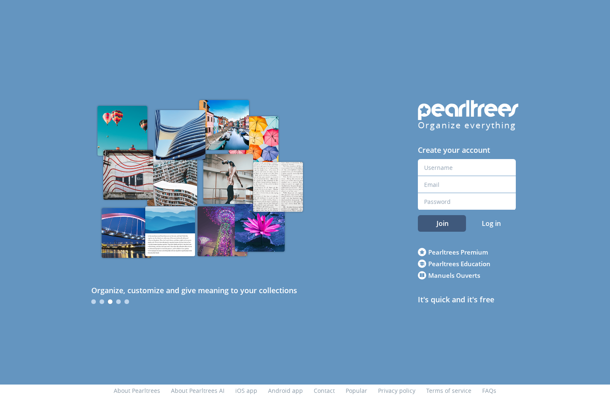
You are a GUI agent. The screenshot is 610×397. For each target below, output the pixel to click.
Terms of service (448, 391)
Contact (324, 391)
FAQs (489, 391)
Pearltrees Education (459, 264)
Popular (356, 391)
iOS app (246, 391)
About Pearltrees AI (197, 391)
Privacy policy (396, 391)
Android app (285, 391)
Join (443, 223)
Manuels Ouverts (454, 275)
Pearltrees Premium (458, 252)
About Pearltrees (137, 391)
